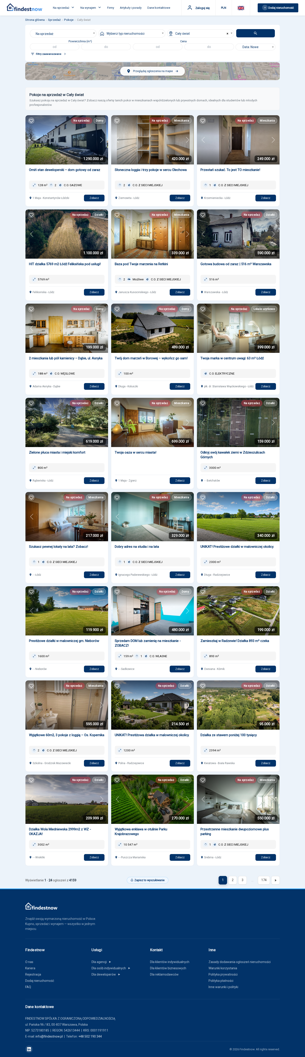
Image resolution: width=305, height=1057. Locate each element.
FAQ (28, 987)
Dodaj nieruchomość (39, 980)
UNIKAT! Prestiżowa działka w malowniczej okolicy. (152, 735)
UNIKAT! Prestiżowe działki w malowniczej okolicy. (237, 547)
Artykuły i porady (131, 7)
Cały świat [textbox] (182, 33)
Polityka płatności (221, 980)
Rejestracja (33, 974)
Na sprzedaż (61, 7)
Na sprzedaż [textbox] (44, 34)
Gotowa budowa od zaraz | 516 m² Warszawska (236, 264)
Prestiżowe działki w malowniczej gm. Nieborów (64, 641)
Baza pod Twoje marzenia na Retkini (141, 264)
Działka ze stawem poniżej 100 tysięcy (229, 735)
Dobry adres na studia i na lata (137, 547)
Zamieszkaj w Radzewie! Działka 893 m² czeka (235, 641)
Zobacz (94, 198)
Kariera (30, 968)
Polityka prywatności (223, 974)
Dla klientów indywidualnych (169, 962)
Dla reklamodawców (164, 974)
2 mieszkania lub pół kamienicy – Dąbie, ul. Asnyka (65, 358)
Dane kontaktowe (158, 7)
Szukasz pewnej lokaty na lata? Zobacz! (58, 547)
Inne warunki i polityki (223, 987)
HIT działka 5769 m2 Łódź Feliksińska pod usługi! (65, 264)
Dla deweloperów (106, 974)
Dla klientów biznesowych (168, 968)
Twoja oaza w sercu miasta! (135, 452)
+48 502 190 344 (90, 1036)
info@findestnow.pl (49, 1036)
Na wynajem (88, 7)
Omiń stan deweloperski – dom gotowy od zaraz (64, 170)
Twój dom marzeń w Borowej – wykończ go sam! (151, 358)
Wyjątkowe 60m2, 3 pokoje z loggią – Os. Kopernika (66, 735)
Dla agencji (102, 962)
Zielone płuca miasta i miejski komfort (57, 452)
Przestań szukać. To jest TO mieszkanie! (230, 170)
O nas (29, 962)
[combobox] (63, 33)
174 (264, 880)
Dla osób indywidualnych (111, 968)
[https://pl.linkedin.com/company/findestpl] (29, 1049)
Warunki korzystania (223, 968)
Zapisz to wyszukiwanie (149, 880)
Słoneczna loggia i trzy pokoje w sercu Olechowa (151, 170)
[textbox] (255, 47)
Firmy (110, 7)
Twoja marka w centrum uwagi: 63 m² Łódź (232, 358)
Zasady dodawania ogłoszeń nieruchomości (240, 962)
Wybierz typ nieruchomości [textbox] (125, 33)
